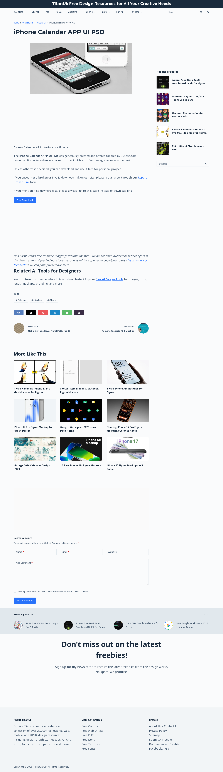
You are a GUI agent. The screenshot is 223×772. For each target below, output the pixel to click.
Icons (104, 12)
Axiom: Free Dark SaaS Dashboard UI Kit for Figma (90, 625)
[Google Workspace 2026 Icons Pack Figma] (81, 410)
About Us (155, 726)
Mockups (72, 12)
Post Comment (25, 600)
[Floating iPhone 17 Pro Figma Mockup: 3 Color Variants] (128, 410)
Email (65, 551)
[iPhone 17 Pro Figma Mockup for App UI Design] (35, 410)
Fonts (119, 12)
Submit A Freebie (160, 739)
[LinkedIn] (55, 312)
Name (20, 551)
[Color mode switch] (208, 12)
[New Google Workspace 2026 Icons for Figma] (168, 625)
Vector (35, 12)
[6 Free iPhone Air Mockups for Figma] (128, 372)
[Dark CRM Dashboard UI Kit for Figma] (118, 625)
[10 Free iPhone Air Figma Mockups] (81, 449)
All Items (18, 12)
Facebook (155, 748)
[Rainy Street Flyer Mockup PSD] (163, 148)
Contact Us (171, 726)
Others (135, 12)
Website (112, 551)
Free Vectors (89, 726)
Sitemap (154, 735)
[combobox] (180, 164)
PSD (47, 12)
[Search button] (201, 12)
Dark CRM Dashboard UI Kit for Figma (142, 625)
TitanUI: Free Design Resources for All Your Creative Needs (111, 3)
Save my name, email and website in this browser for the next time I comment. (53, 591)
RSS (166, 748)
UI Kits (89, 12)
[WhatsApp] (67, 312)
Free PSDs (88, 735)
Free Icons (88, 739)
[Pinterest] (43, 312)
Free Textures (90, 744)
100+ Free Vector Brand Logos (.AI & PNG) (42, 625)
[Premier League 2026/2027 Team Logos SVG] (163, 99)
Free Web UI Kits (92, 730)
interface (36, 300)
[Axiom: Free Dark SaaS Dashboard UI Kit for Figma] (163, 82)
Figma (58, 12)
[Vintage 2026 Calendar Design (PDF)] (35, 449)
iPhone (51, 300)
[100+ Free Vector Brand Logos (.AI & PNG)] (18, 625)
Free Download (25, 200)
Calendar (20, 300)
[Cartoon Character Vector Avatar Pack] (163, 115)
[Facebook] (19, 312)
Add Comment (24, 562)
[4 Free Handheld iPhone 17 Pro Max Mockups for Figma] (35, 372)
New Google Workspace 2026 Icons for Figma (192, 625)
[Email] (79, 312)
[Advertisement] (81, 119)
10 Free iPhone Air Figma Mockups (80, 465)
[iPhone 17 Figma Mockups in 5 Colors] (128, 449)
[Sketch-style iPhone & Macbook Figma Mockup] (81, 372)
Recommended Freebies (165, 744)
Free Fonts (88, 748)
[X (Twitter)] (31, 312)
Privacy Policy (158, 730)
